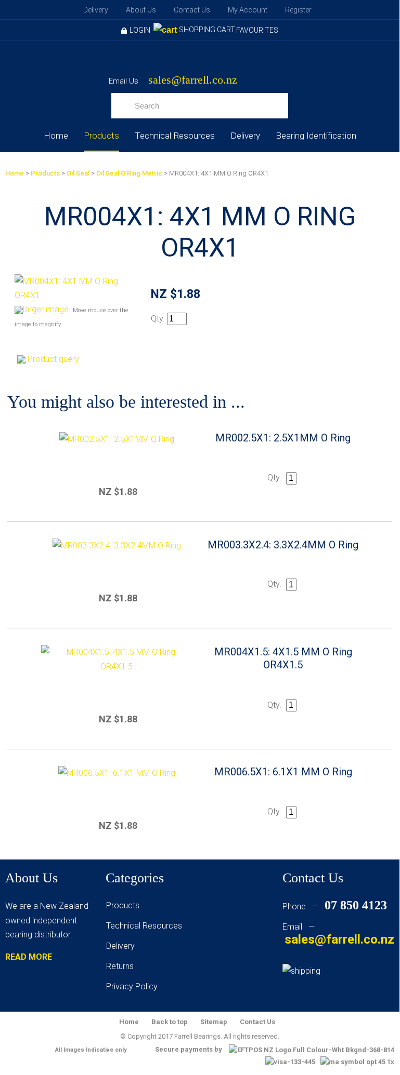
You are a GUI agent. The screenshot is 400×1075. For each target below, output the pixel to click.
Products (101, 135)
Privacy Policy (132, 986)
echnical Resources (146, 926)
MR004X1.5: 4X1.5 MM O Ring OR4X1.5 (283, 658)
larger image (46, 309)
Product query (53, 359)
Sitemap (213, 1021)
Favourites (257, 30)
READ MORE (28, 957)
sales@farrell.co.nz (192, 80)
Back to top (169, 1021)
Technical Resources (175, 135)
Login (140, 30)
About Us (141, 10)
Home (56, 135)
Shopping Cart (207, 29)
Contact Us (192, 10)
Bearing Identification (316, 135)
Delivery (95, 10)
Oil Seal (78, 173)
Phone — (334, 906)
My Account (247, 10)
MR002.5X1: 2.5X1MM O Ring (283, 438)
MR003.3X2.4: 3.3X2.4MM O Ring (283, 545)
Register (298, 10)
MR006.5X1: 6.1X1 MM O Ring (283, 771)
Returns (120, 966)
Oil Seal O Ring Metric (129, 173)
